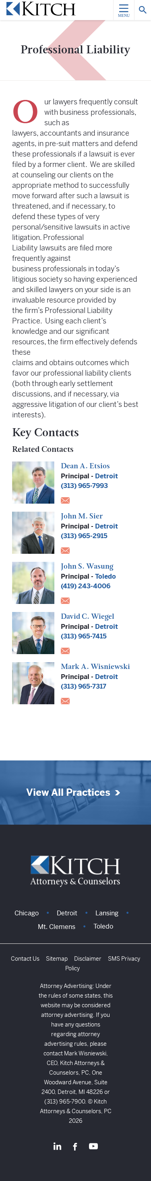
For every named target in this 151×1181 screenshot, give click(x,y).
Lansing (106, 913)
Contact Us (25, 958)
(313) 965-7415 (84, 636)
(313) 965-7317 (83, 686)
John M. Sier (82, 516)
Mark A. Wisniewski (95, 667)
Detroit (106, 476)
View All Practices (68, 793)
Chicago (26, 913)
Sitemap (57, 958)
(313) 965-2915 (84, 536)
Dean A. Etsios (85, 466)
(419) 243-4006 (85, 586)
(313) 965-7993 (84, 486)
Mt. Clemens (56, 927)
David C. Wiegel (87, 617)
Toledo (105, 576)
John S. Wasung (87, 567)
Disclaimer (87, 958)
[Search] (142, 10)
